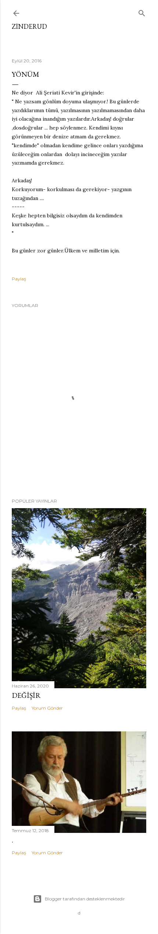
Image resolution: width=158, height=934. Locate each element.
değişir (26, 695)
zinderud (29, 26)
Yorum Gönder (47, 708)
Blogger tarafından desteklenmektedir (85, 899)
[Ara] (141, 11)
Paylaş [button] (19, 279)
